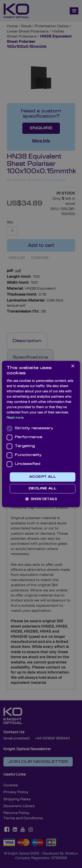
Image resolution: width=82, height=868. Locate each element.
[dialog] (41, 434)
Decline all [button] (42, 488)
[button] (41, 499)
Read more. (15, 418)
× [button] (72, 366)
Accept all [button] (42, 476)
